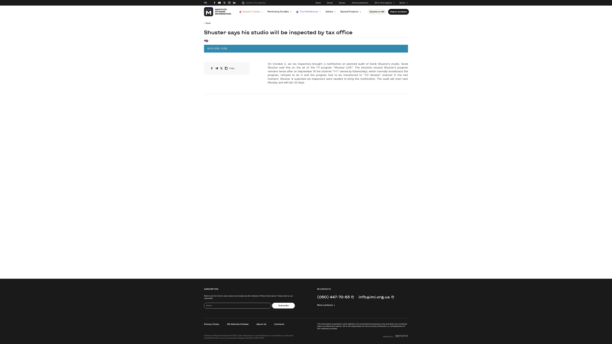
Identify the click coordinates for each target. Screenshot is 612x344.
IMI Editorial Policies (237, 324)
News (318, 3)
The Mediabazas (308, 12)
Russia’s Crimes (251, 12)
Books (342, 3)
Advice (329, 12)
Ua (205, 3)
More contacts (325, 305)
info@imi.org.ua (374, 297)
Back (208, 23)
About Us (261, 324)
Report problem (398, 12)
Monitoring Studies (278, 12)
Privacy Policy (211, 324)
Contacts (279, 324)
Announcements (360, 3)
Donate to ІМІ (377, 12)
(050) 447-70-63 (333, 297)
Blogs (330, 3)
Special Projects (349, 12)
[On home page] (217, 11)
